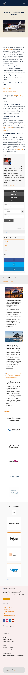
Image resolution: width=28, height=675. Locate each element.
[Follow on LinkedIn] (10, 620)
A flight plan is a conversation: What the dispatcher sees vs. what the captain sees (13, 382)
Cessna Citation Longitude (9, 91)
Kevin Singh (6, 166)
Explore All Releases (8, 281)
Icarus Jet (11, 17)
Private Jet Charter (8, 606)
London (7, 249)
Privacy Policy (7, 661)
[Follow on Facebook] (4, 620)
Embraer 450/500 (7, 90)
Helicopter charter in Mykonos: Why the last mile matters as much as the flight (13, 346)
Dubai (6, 247)
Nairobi (7, 250)
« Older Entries (6, 411)
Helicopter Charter (8, 607)
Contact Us (6, 599)
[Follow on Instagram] (7, 620)
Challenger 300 (7, 88)
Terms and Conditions (9, 659)
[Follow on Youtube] (13, 620)
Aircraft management (9, 611)
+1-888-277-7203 (17, 95)
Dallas (6, 241)
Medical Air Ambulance (9, 615)
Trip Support (7, 609)
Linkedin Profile (11, 185)
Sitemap (15, 670)
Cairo (6, 243)
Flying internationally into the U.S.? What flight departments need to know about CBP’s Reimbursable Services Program (13, 303)
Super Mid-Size (9, 49)
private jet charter (19, 149)
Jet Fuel (6, 613)
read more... (9, 326)
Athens (6, 245)
